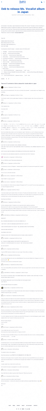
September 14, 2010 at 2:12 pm (14, 121)
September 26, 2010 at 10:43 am (16, 327)
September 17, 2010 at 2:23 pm (17, 175)
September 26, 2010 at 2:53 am (18, 295)
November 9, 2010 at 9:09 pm (13, 370)
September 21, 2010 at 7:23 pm (22, 272)
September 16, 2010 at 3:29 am (14, 163)
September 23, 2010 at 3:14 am (17, 287)
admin (22, 14)
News (14, 405)
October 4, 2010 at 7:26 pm (13, 339)
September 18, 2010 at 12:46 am (13, 189)
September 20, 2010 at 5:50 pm (13, 248)
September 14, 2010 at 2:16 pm (14, 141)
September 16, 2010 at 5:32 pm (14, 169)
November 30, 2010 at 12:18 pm (13, 376)
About (23, 405)
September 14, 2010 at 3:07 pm (16, 157)
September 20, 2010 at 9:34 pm (16, 264)
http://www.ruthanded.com (17, 160)
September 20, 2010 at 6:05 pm (14, 255)
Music (33, 14)
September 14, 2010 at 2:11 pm (14, 114)
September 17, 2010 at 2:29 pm (17, 181)
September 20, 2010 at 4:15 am (16, 238)
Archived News (28, 14)
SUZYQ (5, 141)
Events (18, 405)
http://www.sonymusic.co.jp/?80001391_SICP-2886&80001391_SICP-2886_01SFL (16, 355)
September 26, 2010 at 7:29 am (16, 306)
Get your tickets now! (19, 32)
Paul (4, 189)
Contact (35, 405)
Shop (10, 405)
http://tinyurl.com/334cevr (6, 199)
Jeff (4, 248)
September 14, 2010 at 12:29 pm (15, 103)
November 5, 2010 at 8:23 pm (13, 349)
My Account (29, 405)
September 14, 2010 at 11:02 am (15, 87)
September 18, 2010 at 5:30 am (14, 202)
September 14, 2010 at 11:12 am (16, 95)
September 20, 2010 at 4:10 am (22, 215)
